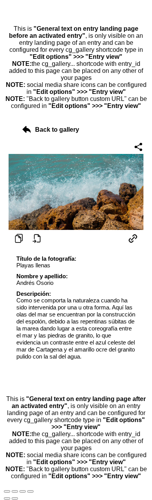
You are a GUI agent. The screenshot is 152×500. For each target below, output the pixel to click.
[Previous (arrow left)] (7, 498)
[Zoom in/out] (30, 491)
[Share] (15, 491)
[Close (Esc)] (7, 491)
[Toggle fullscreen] (22, 491)
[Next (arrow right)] (15, 498)
